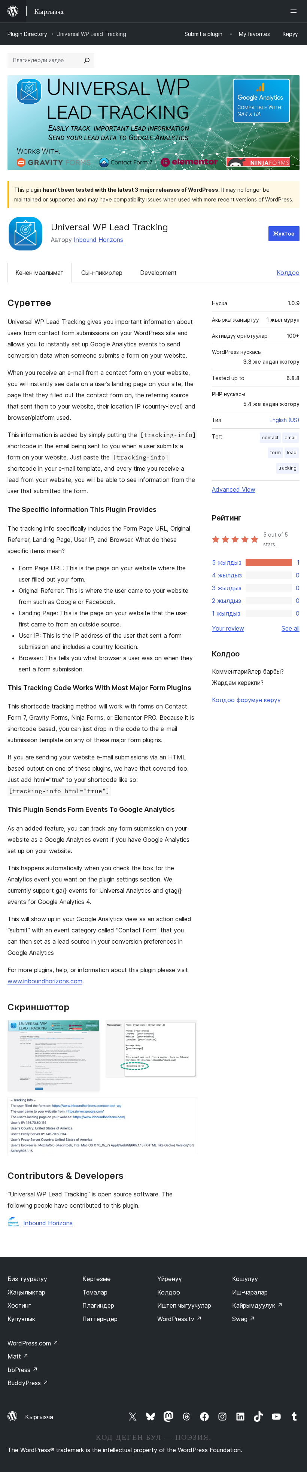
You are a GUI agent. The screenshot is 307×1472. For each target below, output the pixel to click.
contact (270, 437)
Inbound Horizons (98, 239)
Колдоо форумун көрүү (246, 700)
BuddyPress (27, 1383)
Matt (17, 1356)
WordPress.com (32, 1343)
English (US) (285, 420)
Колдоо (288, 272)
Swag (243, 1319)
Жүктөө (284, 233)
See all (291, 628)
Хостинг (19, 1305)
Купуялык (21, 1319)
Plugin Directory (27, 34)
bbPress (22, 1370)
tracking (288, 468)
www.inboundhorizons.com (44, 981)
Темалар (94, 1292)
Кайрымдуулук (257, 1305)
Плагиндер (98, 1305)
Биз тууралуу (27, 1279)
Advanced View (233, 489)
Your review (228, 628)
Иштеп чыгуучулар (184, 1305)
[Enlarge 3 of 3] (187, 1107)
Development (158, 272)
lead (292, 452)
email (291, 437)
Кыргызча (39, 1417)
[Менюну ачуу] (295, 11)
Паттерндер (100, 1319)
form (275, 452)
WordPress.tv (179, 1319)
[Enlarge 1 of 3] (89, 1030)
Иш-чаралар (250, 1292)
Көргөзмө (96, 1279)
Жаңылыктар (26, 1292)
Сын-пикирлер (101, 272)
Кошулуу (245, 1279)
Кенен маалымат (39, 272)
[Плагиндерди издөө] (86, 60)
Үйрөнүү (169, 1279)
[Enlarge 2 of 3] (187, 1030)
